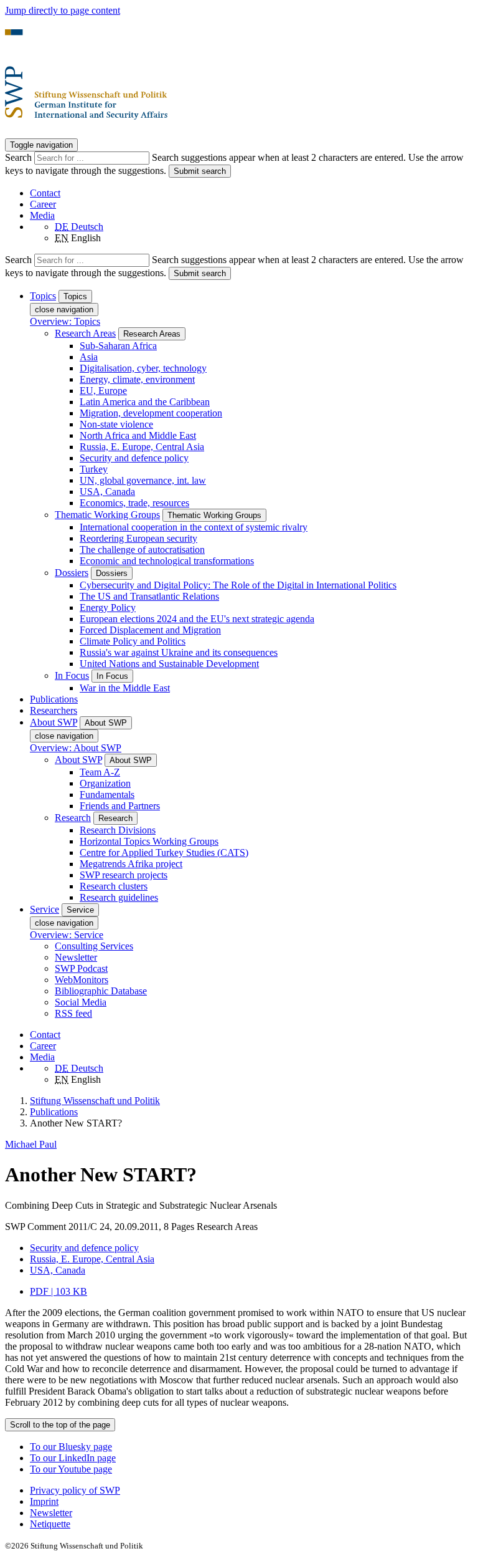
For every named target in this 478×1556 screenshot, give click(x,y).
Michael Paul (31, 1144)
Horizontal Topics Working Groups (149, 841)
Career (43, 204)
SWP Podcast (81, 968)
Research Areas (85, 333)
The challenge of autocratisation (142, 549)
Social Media (80, 1002)
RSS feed (73, 1013)
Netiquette (50, 1524)
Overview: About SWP (75, 747)
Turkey (94, 469)
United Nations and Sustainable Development (169, 663)
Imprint (44, 1501)
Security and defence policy (134, 458)
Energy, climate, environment (137, 379)
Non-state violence (116, 424)
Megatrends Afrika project (131, 863)
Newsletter (76, 957)
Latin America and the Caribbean (145, 401)
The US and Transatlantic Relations (149, 596)
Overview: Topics (65, 321)
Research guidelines (119, 897)
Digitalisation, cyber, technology (143, 368)
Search (19, 157)
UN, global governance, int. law (143, 480)
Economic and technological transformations (167, 560)
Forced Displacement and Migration (150, 630)
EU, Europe (103, 390)
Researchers (53, 710)
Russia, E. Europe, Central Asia (142, 446)
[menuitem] (251, 1490)
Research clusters (114, 886)
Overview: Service (66, 934)
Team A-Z (100, 772)
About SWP (78, 759)
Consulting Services (94, 946)
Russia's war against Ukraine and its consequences (179, 652)
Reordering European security (138, 538)
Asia (89, 357)
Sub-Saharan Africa (118, 345)
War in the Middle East (125, 688)
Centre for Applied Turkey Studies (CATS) (164, 852)
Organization (105, 783)
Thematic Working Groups (107, 514)
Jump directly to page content (62, 10)
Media (42, 215)
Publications (54, 699)
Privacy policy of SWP (75, 1490)
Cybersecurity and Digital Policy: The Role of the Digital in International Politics (238, 585)
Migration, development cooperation (151, 413)
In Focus (72, 675)
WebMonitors (81, 979)
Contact (45, 193)
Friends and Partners (120, 805)
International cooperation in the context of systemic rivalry (193, 527)
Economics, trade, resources (134, 502)
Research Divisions (118, 830)
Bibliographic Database (101, 991)
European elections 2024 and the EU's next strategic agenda (197, 618)
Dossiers (71, 572)
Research (73, 817)
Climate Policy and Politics (132, 641)
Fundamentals (107, 794)
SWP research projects (123, 875)
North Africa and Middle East (138, 435)
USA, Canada (107, 491)
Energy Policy (108, 607)
